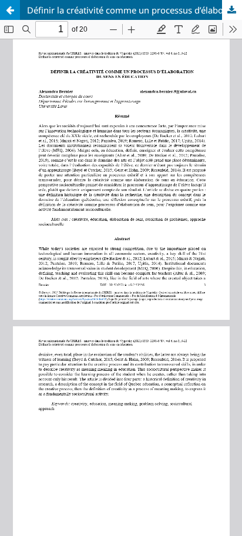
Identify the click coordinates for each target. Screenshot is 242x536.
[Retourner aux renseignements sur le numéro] (10, 10)
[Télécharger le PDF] (232, 10)
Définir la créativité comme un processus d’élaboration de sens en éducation (134, 10)
